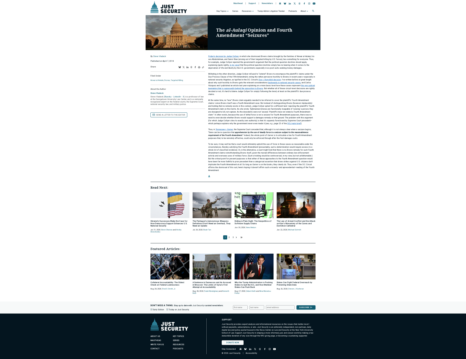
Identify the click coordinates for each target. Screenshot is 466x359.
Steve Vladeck (159, 56)
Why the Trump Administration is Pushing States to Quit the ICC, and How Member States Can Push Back (254, 284)
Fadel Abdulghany (211, 291)
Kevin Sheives (167, 230)
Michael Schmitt (294, 230)
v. (224, 129)
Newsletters (267, 3)
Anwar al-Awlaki (156, 80)
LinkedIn (177, 97)
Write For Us (157, 344)
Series (235, 11)
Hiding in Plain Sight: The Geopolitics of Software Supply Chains (253, 222)
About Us (155, 336)
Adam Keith (251, 291)
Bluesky (167, 97)
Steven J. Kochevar (296, 289)
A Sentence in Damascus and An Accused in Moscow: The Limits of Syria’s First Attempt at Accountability (212, 284)
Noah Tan (207, 230)
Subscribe (304, 307)
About (303, 11)
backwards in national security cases (284, 82)
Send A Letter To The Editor (170, 115)
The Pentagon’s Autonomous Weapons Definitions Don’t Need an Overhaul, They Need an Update (212, 223)
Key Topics (221, 11)
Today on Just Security (179, 309)
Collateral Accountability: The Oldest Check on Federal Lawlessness (167, 283)
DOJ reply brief (294, 123)
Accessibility (251, 353)
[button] (313, 11)
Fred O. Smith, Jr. (169, 289)
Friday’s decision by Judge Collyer (223, 56)
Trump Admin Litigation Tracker (271, 11)
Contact (155, 348)
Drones (167, 80)
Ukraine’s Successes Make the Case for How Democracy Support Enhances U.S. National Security (168, 223)
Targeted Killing (177, 80)
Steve (156, 93)
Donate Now (232, 342)
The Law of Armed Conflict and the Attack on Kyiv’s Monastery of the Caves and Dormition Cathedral (296, 223)
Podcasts (292, 11)
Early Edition (158, 309)
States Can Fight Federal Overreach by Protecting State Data (294, 283)
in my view (234, 65)
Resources (246, 11)
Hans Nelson (251, 227)
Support (252, 3)
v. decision (270, 80)
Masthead (238, 3)
